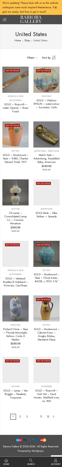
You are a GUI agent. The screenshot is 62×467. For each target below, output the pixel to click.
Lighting (15, 209)
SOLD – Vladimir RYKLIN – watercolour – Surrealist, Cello (46, 103)
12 (48, 416)
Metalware (46, 386)
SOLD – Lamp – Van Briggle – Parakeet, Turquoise (15, 394)
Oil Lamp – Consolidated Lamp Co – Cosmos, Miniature (15, 218)
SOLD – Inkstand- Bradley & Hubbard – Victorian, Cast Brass (15, 282)
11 (41, 416)
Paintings (46, 96)
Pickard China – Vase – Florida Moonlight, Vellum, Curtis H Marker (15, 334)
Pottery (15, 151)
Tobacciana (53, 151)
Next (53, 417)
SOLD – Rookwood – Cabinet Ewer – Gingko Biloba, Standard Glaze (46, 334)
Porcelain (15, 325)
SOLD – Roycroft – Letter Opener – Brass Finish (15, 107)
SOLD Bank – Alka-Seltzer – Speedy (46, 214)
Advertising (40, 151)
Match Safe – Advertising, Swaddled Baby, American (46, 158)
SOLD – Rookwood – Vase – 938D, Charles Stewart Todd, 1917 (15, 158)
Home (17, 40)
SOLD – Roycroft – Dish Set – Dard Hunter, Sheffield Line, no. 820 (46, 396)
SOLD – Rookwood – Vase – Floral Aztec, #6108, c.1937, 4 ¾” (46, 277)
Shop (27, 40)
